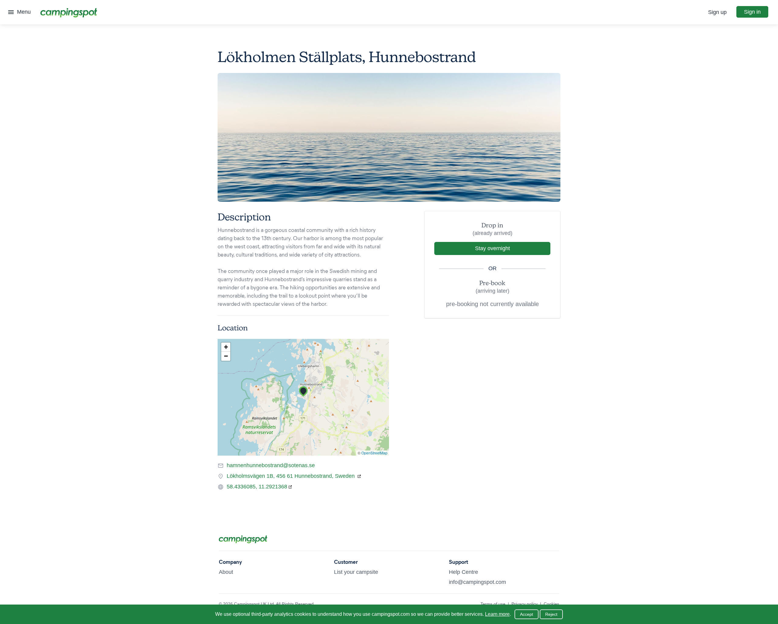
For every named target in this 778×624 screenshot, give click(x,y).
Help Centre (463, 572)
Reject (551, 614)
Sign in (752, 12)
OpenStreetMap (374, 452)
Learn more (497, 614)
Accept (526, 614)
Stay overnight (492, 248)
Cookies (551, 604)
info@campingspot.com (477, 582)
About (226, 572)
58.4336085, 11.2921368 (257, 487)
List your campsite (356, 572)
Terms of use (492, 604)
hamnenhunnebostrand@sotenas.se (271, 465)
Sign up (717, 12)
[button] (303, 391)
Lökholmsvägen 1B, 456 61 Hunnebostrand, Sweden (291, 476)
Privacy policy (524, 604)
